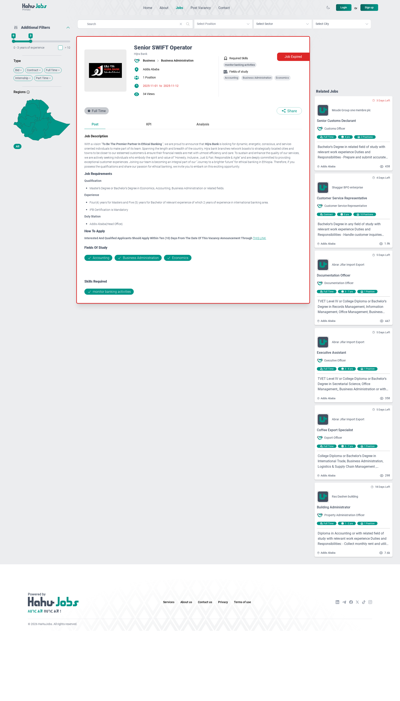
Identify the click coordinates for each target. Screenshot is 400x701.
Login (343, 7)
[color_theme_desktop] (328, 7)
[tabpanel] (193, 214)
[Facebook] (351, 602)
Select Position (206, 24)
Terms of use (242, 602)
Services (168, 602)
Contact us (205, 602)
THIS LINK (259, 238)
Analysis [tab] (202, 124)
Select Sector (264, 24)
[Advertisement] (42, 185)
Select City (322, 24)
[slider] (13, 41)
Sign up (369, 7)
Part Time (42, 78)
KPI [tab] (148, 124)
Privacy (223, 602)
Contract (32, 70)
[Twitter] (357, 602)
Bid (17, 70)
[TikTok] (363, 602)
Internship (21, 78)
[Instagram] (370, 602)
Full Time (51, 70)
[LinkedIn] (337, 602)
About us (186, 602)
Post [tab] (95, 124)
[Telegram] (344, 602)
